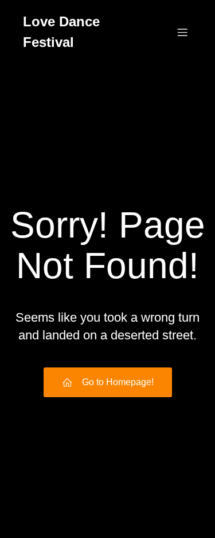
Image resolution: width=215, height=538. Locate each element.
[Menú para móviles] (182, 32)
